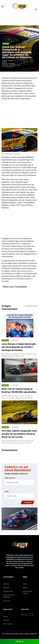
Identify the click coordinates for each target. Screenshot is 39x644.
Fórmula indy (8, 591)
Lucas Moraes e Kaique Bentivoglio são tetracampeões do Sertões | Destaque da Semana (19, 347)
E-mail (7, 491)
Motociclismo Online (28, 592)
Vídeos (25, 587)
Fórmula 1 (7, 587)
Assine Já (19, 641)
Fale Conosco (8, 624)
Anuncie (6, 620)
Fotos (25, 584)
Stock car (6, 601)
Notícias (5, 43)
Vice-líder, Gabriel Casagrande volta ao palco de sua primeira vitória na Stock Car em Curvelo (19, 434)
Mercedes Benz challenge (9, 596)
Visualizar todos (31, 306)
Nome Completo (10, 478)
